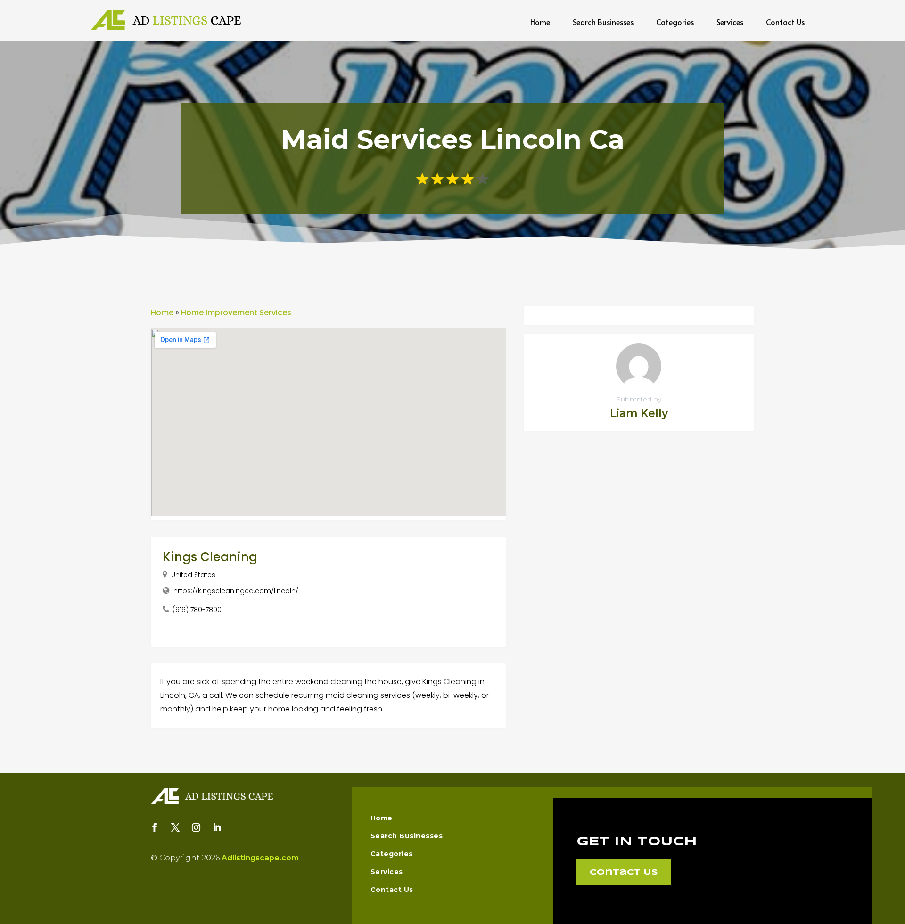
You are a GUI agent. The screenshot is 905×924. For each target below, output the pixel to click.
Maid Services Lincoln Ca (453, 139)
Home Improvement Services (236, 312)
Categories (675, 21)
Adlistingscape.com (260, 857)
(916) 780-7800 (197, 609)
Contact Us (785, 21)
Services (729, 21)
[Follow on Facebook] (154, 827)
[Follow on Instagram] (196, 827)
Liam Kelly (639, 413)
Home (540, 21)
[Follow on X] (175, 827)
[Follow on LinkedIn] (216, 827)
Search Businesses (603, 21)
